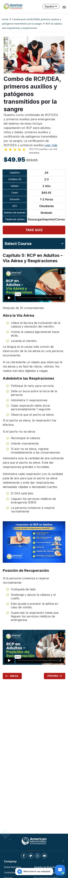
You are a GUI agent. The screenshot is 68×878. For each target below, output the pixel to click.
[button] (52, 6)
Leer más (51, 145)
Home (5, 19)
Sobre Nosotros (12, 867)
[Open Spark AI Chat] (60, 870)
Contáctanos (11, 872)
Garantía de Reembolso (46, 867)
